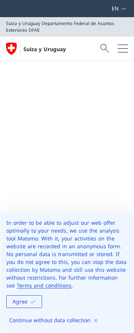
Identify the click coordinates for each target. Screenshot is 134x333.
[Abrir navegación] (123, 48)
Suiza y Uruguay (44, 49)
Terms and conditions (44, 285)
